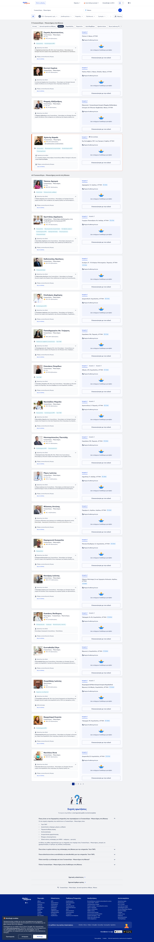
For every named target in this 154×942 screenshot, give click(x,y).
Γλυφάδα (39, 912)
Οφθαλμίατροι (55, 910)
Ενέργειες (120, 915)
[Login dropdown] (121, 3)
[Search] (120, 10)
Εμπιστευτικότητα (122, 917)
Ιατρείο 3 (98, 366)
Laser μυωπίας (70, 912)
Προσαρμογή (10, 936)
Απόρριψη (25, 936)
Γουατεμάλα (107, 925)
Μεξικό (89, 925)
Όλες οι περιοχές (91, 907)
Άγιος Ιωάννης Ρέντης (116, 26)
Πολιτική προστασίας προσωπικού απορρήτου (120, 938)
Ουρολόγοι (54, 914)
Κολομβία (94, 925)
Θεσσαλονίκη (41, 902)
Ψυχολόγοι (54, 909)
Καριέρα (120, 912)
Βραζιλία (113, 925)
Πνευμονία (68, 914)
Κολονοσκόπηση (70, 902)
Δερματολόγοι (54, 902)
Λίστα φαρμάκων (91, 918)
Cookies (105, 938)
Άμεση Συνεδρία (122, 910)
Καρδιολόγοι (54, 915)
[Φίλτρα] (33, 16)
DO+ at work (121, 904)
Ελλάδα (81, 925)
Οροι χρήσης (97, 938)
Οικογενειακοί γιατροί (93, 904)
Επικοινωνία (121, 902)
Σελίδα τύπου (121, 914)
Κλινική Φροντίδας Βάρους (125, 909)
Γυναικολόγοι (54, 904)
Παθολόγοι (54, 907)
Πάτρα (39, 910)
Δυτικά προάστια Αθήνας (48, 26)
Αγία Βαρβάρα (90, 26)
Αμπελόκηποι (40, 907)
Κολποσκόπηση (70, 910)
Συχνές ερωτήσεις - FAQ (93, 915)
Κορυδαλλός (69, 26)
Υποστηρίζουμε (122, 918)
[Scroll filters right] (109, 16)
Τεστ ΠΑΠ (68, 904)
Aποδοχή (40, 936)
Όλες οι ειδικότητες (92, 909)
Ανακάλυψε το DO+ (123, 907)
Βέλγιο (85, 925)
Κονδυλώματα (69, 901)
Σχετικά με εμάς (122, 901)
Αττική (34, 26)
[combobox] (57, 10)
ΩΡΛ (52, 901)
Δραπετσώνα (101, 26)
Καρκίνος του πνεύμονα (72, 915)
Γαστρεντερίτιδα (70, 906)
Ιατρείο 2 (91, 216)
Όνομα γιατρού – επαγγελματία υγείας (97, 906)
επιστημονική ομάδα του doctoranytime (84, 813)
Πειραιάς (39, 904)
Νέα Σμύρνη (40, 915)
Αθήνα (39, 901)
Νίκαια (61, 26)
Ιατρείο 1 (85, 32)
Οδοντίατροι (54, 906)
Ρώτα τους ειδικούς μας (93, 917)
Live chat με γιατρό (123, 906)
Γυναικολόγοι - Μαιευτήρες (68, 887)
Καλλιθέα (40, 909)
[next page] (83, 784)
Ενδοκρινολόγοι (55, 912)
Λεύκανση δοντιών (71, 907)
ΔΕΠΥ (67, 909)
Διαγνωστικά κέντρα (92, 912)
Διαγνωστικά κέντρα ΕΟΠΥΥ (94, 914)
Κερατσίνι (79, 26)
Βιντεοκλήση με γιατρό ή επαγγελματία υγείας (99, 901)
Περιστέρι (39, 906)
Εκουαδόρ (100, 925)
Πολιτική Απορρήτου (13, 928)
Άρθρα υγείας (91, 910)
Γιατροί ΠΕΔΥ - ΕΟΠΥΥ (93, 902)
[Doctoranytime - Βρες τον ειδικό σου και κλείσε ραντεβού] (58, 887)
